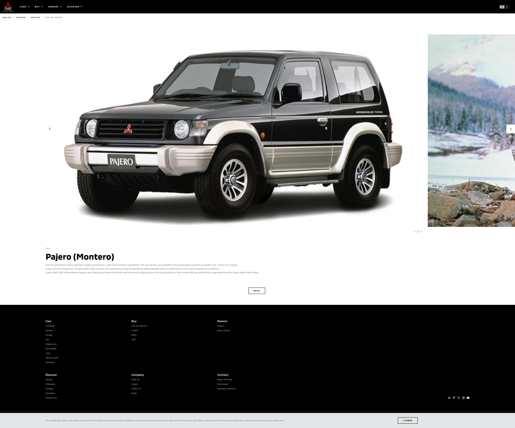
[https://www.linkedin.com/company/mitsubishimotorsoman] (449, 397)
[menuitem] (23, 7)
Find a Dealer (223, 384)
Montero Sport (52, 358)
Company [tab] (137, 374)
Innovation (50, 393)
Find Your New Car (139, 326)
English (7, 17)
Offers (134, 335)
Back (257, 291)
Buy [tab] (134, 321)
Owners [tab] (222, 321)
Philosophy (50, 384)
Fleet (133, 339)
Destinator (50, 362)
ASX (47, 339)
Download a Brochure (226, 388)
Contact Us (136, 388)
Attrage (49, 335)
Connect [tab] (222, 374)
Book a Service (223, 330)
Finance (134, 330)
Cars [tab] (48, 321)
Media (134, 393)
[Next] (510, 129)
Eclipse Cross (51, 344)
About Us (135, 379)
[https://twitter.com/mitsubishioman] (458, 397)
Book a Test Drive (224, 379)
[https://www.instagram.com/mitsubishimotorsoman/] (463, 398)
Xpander (49, 330)
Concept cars (51, 398)
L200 (48, 353)
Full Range (50, 326)
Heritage (35, 17)
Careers (134, 384)
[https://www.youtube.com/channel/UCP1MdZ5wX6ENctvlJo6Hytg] (468, 398)
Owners (220, 326)
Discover (21, 17)
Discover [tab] (51, 374)
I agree (408, 420)
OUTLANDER (51, 348)
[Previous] (49, 129)
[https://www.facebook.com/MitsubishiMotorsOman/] (454, 397)
